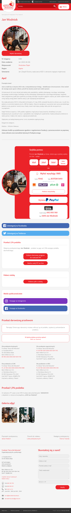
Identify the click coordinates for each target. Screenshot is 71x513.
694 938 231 (10, 486)
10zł (34, 162)
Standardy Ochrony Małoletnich (30, 510)
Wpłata (42, 199)
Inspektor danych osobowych (9, 477)
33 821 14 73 (9, 489)
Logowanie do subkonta (63, 1)
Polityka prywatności (15, 510)
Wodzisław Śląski (24, 65)
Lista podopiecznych (34, 438)
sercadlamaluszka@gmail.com (12, 498)
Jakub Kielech (6, 438)
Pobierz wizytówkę (48, 191)
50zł (53, 162)
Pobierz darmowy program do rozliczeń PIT (35, 256)
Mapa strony (4, 510)
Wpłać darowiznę (15, 53)
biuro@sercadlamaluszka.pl (12, 495)
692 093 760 (10, 483)
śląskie (21, 68)
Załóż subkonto (52, 1)
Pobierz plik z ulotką (35, 281)
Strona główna (5, 14)
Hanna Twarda (64, 438)
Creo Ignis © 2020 (65, 510)
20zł (43, 162)
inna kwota (63, 162)
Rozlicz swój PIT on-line (35, 263)
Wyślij (62, 487)
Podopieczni (12, 14)
